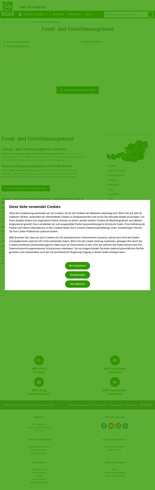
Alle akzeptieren (77, 265)
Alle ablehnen (77, 284)
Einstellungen (77, 275)
